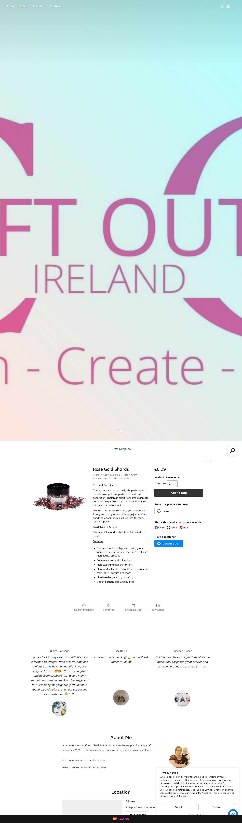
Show (121, 819)
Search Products (84, 609)
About (23, 6)
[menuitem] (206, 460)
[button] (166, 511)
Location (38, 6)
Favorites (108, 609)
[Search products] (232, 450)
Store (10, 6)
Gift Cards (158, 609)
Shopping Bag (133, 609)
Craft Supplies (121, 449)
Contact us (57, 6)
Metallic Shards (120, 478)
